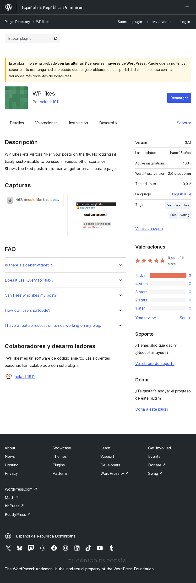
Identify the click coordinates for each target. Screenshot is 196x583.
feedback (173, 205)
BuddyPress (18, 514)
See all (185, 317)
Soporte (184, 122)
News (10, 456)
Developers (110, 465)
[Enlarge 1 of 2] (57, 200)
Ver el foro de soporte (154, 363)
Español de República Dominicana (46, 536)
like (186, 205)
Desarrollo (108, 122)
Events (154, 456)
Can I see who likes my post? (31, 295)
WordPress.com (21, 489)
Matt (11, 497)
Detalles (17, 122)
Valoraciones (46, 122)
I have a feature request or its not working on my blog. (53, 325)
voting (184, 215)
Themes (60, 456)
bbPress (14, 506)
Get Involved (159, 448)
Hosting (11, 465)
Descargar (179, 98)
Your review (145, 317)
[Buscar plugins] (55, 38)
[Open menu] (188, 7)
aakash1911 (50, 101)
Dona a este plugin (151, 409)
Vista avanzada (149, 228)
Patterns (60, 473)
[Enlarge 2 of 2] (119, 200)
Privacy (11, 473)
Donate (157, 465)
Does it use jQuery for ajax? (29, 280)
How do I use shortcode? (27, 310)
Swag (155, 473)
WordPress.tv (114, 473)
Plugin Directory (17, 22)
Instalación (78, 122)
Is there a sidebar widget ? (28, 265)
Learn (105, 448)
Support (107, 456)
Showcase (62, 448)
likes (173, 215)
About (10, 448)
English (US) (181, 194)
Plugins (59, 465)
